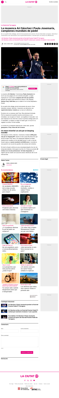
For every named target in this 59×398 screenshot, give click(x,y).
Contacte (40, 383)
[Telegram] (55, 44)
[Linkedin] (50, 44)
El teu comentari (4, 335)
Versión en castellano (53, 1)
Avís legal (11, 383)
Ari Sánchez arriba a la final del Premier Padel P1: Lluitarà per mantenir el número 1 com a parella (28, 40)
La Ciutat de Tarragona (8, 25)
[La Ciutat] (31, 2)
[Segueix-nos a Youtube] (34, 380)
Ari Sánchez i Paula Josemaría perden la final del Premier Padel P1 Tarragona (23, 38)
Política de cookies (29, 383)
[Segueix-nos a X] (28, 380)
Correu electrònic (25, 328)
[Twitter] (48, 44)
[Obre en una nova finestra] (23, 388)
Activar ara (32, 88)
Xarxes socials (47, 383)
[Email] (57, 44)
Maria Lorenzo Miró (8, 43)
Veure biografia (9, 164)
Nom (2, 328)
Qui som (35, 383)
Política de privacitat (19, 383)
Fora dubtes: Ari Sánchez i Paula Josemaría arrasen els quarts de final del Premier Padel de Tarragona (22, 317)
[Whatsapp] (52, 44)
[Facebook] (45, 44)
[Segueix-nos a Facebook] (25, 380)
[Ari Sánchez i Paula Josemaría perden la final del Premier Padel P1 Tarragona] (4, 305)
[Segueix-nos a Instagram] (31, 380)
